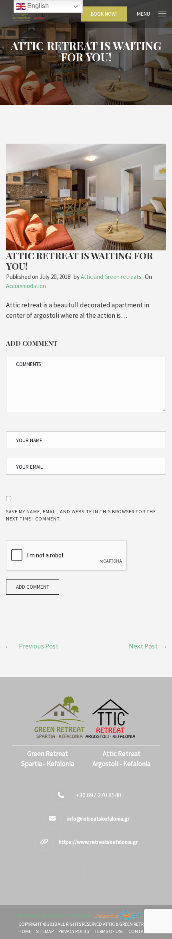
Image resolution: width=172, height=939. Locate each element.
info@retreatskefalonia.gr (98, 818)
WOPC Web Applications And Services (54, 915)
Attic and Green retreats (111, 276)
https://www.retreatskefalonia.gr (98, 842)
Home (24, 931)
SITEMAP (45, 931)
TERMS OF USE (109, 931)
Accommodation (26, 286)
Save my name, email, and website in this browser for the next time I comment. (81, 515)
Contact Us (142, 931)
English (37, 5)
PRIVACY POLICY (74, 931)
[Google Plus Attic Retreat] (86, 872)
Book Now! (104, 13)
